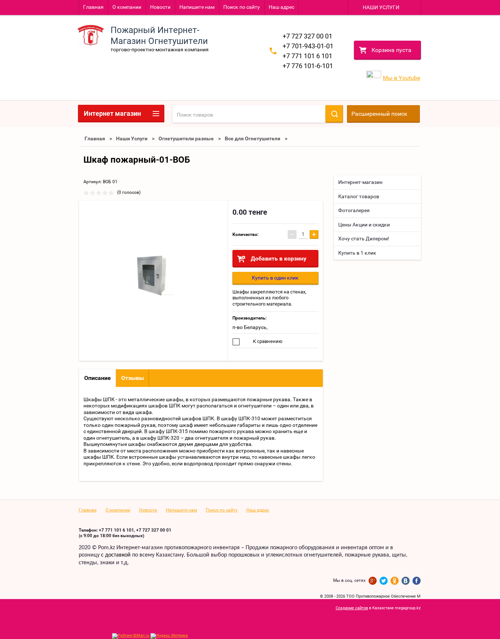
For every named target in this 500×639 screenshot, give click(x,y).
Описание (97, 377)
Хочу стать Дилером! (363, 238)
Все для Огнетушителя (252, 138)
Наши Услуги (132, 138)
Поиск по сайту (241, 7)
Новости (160, 7)
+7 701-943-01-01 (308, 46)
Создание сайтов (352, 608)
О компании (126, 7)
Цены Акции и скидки (364, 225)
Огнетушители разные (186, 138)
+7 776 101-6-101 (308, 66)
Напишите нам (196, 7)
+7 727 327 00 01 (307, 36)
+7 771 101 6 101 (307, 56)
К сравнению (267, 341)
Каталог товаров (358, 196)
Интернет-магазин (360, 182)
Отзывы (132, 377)
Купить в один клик (275, 278)
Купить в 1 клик (357, 253)
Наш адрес (281, 7)
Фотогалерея (354, 210)
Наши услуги (381, 7)
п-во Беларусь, (250, 327)
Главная (93, 7)
